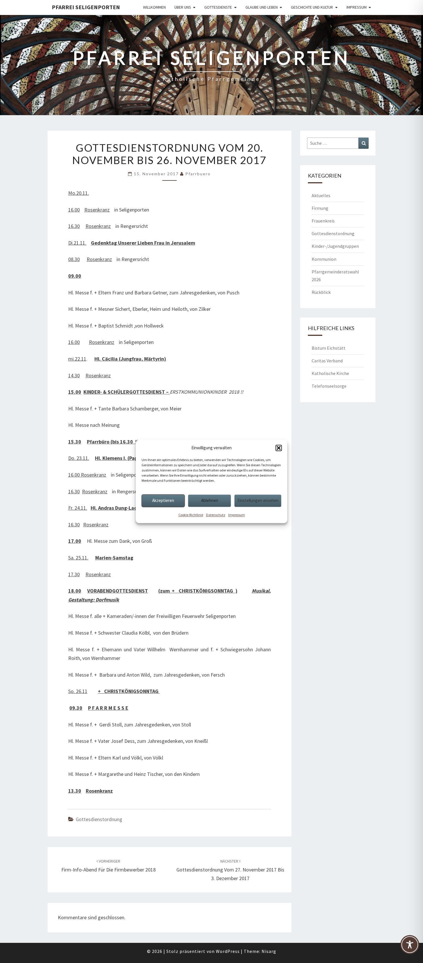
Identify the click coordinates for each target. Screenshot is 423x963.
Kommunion (324, 259)
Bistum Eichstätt (329, 348)
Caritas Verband (327, 360)
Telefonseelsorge (329, 386)
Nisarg (269, 951)
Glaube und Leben (261, 7)
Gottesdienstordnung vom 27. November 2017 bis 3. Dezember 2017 (230, 870)
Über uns (182, 7)
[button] (279, 448)
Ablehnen (209, 500)
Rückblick (321, 292)
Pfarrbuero (198, 173)
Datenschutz (215, 515)
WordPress (228, 951)
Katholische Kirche (330, 373)
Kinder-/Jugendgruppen (335, 246)
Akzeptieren (163, 500)
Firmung (320, 208)
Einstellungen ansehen (258, 500)
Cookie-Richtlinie (190, 515)
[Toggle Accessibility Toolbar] (410, 947)
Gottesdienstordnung (99, 819)
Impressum (236, 515)
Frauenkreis (323, 221)
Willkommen (154, 7)
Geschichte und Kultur (312, 7)
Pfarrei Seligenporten (86, 7)
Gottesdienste (218, 7)
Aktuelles (321, 195)
